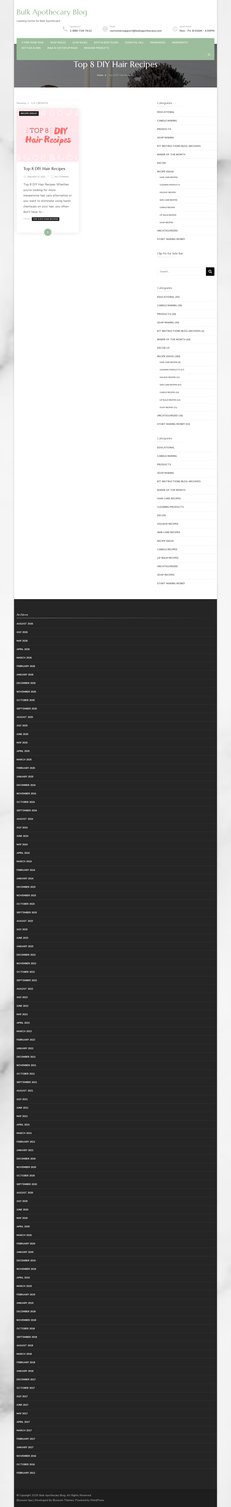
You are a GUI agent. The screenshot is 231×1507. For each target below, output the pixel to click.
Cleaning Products (170, 185)
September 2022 (27, 980)
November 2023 (26, 895)
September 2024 (27, 810)
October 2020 (26, 1175)
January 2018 (25, 1371)
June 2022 (22, 1006)
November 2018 (26, 1320)
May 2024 (22, 844)
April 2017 (23, 1422)
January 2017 (25, 1447)
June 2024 (22, 836)
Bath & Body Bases (106, 42)
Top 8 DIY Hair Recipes (44, 168)
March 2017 (24, 1430)
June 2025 (22, 734)
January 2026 (25, 674)
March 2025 (24, 759)
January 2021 (25, 1150)
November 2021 (26, 1065)
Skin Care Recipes (168, 200)
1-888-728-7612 (81, 31)
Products (164, 129)
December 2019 (26, 1260)
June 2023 (22, 938)
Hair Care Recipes (169, 177)
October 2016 (26, 1464)
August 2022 (25, 988)
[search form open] (209, 54)
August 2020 (25, 1192)
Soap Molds (58, 42)
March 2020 (24, 1235)
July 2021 (22, 1099)
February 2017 (26, 1439)
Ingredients (180, 42)
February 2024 (26, 870)
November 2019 (26, 1269)
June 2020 (22, 1209)
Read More (42, 232)
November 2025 (26, 691)
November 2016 (26, 1456)
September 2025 (27, 708)
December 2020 (26, 1158)
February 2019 (26, 1294)
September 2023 (27, 912)
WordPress (97, 1500)
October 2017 (26, 1388)
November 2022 (26, 963)
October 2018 (26, 1328)
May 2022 (22, 1014)
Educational (166, 112)
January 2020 (25, 1252)
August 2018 (25, 1345)
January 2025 (25, 776)
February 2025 (26, 768)
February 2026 (26, 666)
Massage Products (96, 48)
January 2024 (25, 878)
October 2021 (26, 1073)
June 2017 (22, 1404)
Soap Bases (80, 42)
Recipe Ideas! (29, 113)
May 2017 (22, 1413)
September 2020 (27, 1184)
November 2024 (26, 793)
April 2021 (23, 1124)
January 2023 (25, 946)
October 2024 (26, 802)
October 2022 (26, 972)
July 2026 (22, 632)
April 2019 (23, 1277)
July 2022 (22, 997)
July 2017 (22, 1396)
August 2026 (25, 623)
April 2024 (23, 853)
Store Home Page (33, 42)
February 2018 (26, 1362)
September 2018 (27, 1337)
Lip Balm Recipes (168, 215)
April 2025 (23, 751)
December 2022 (26, 954)
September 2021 (27, 1082)
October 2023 (26, 904)
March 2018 (24, 1354)
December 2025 (26, 683)
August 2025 (25, 717)
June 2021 (22, 1107)
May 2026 (22, 640)
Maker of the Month (171, 154)
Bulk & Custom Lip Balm (62, 48)
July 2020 (22, 1201)
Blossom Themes (63, 1500)
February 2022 (26, 1039)
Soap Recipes (166, 222)
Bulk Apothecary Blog (52, 12)
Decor (161, 163)
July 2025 (22, 725)
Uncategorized (167, 230)
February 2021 (26, 1141)
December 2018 (26, 1311)
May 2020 (22, 1218)
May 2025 (22, 742)
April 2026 (23, 649)
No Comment (62, 177)
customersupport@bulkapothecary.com (136, 31)
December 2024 (26, 785)
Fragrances (158, 42)
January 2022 (25, 1048)
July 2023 (22, 929)
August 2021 (25, 1090)
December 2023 (26, 887)
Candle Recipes (167, 207)
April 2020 (23, 1226)
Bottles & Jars (31, 48)
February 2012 (26, 1473)
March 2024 (24, 861)
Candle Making (167, 120)
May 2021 (22, 1116)
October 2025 (26, 700)
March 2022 (24, 1031)
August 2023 (25, 921)
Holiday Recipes (168, 192)
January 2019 (25, 1303)
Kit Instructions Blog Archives (179, 146)
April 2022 (23, 1022)
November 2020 (26, 1167)
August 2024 (25, 819)
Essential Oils (134, 42)
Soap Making (165, 137)
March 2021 (24, 1133)
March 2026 (24, 657)
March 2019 (24, 1286)
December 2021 (26, 1056)
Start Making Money (171, 239)
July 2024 (22, 827)
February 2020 (26, 1243)
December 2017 (26, 1379)
